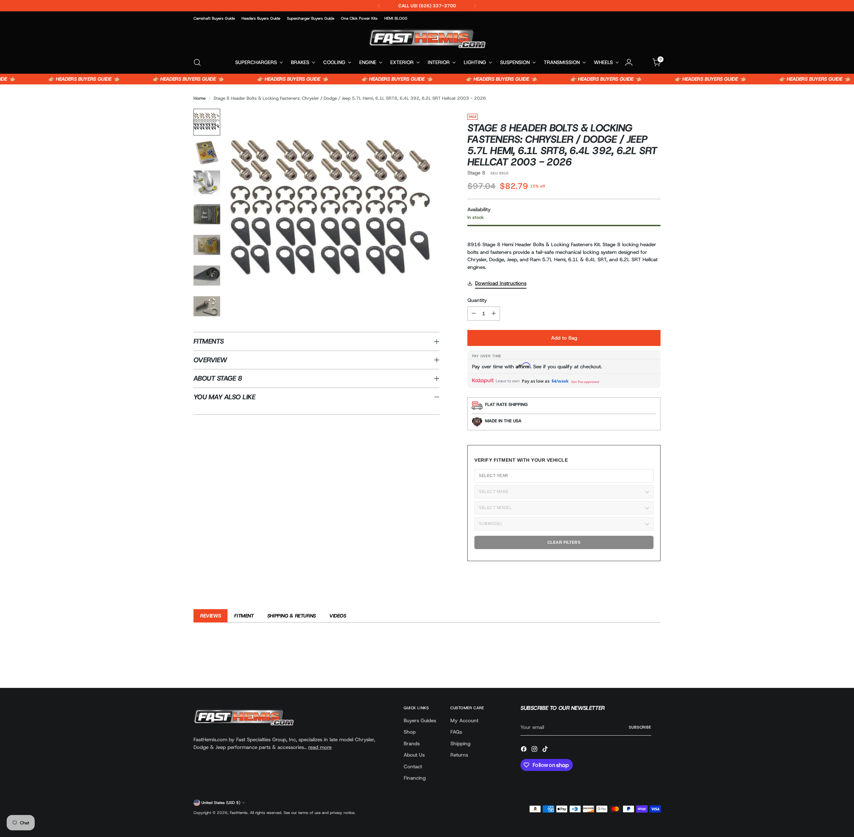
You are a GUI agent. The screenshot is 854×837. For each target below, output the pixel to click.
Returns (459, 755)
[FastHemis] (427, 38)
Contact (413, 766)
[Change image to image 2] (206, 152)
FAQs (456, 732)
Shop (410, 732)
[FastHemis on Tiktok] (546, 750)
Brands (412, 743)
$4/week (559, 381)
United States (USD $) (220, 802)
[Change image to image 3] (206, 183)
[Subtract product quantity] (474, 313)
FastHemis (239, 812)
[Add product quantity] (494, 313)
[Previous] (379, 5)
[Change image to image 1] (206, 122)
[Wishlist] (643, 62)
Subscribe (640, 727)
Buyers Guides (420, 720)
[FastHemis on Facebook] (524, 750)
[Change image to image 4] (206, 214)
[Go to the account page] (628, 62)
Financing (415, 778)
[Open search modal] (197, 62)
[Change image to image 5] (206, 245)
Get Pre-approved (585, 381)
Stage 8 (476, 172)
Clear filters (564, 542)
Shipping (460, 743)
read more (320, 747)
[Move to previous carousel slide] (639, 665)
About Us (414, 755)
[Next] (475, 5)
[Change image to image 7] (206, 306)
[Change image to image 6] (206, 275)
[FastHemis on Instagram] (535, 750)
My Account (464, 720)
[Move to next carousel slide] (655, 665)
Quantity (477, 300)
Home (199, 98)
